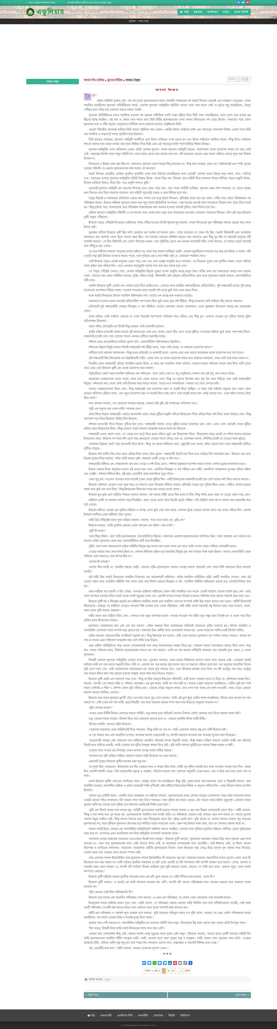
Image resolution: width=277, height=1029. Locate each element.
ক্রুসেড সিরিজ (115, 80)
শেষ (187, 971)
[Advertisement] (138, 48)
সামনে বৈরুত (167, 89)
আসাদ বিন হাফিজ (94, 80)
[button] (238, 79)
